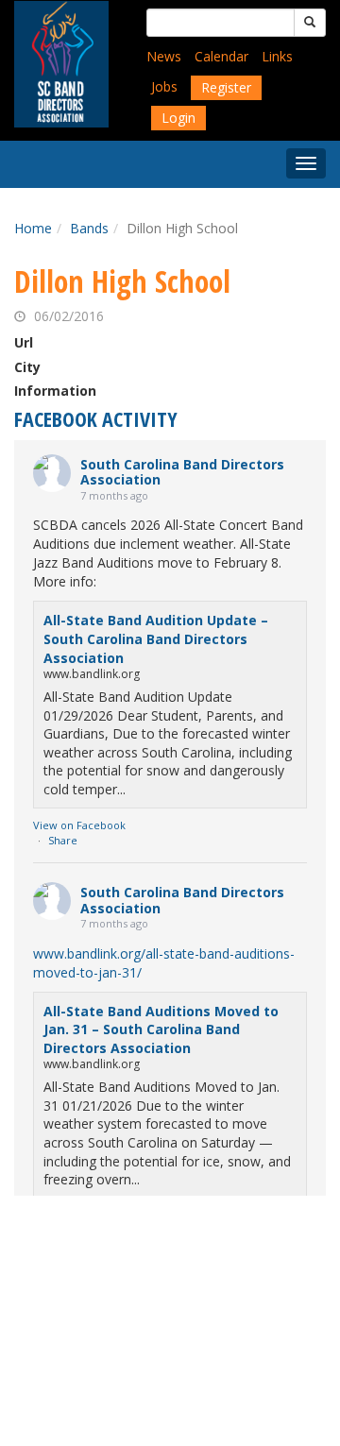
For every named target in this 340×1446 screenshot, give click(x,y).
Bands (89, 228)
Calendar (221, 56)
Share (62, 840)
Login (179, 118)
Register (226, 87)
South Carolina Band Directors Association (182, 472)
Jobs (164, 86)
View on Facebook (79, 825)
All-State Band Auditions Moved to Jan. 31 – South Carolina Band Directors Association (161, 1029)
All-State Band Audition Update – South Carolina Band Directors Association (155, 638)
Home (33, 228)
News (163, 56)
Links (277, 56)
